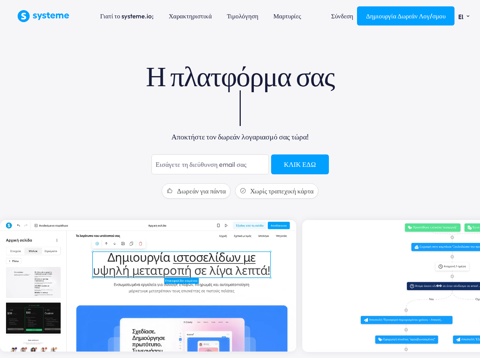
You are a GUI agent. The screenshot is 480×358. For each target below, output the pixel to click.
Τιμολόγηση (242, 16)
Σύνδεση (342, 16)
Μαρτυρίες (287, 16)
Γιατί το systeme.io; (127, 16)
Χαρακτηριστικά (190, 16)
